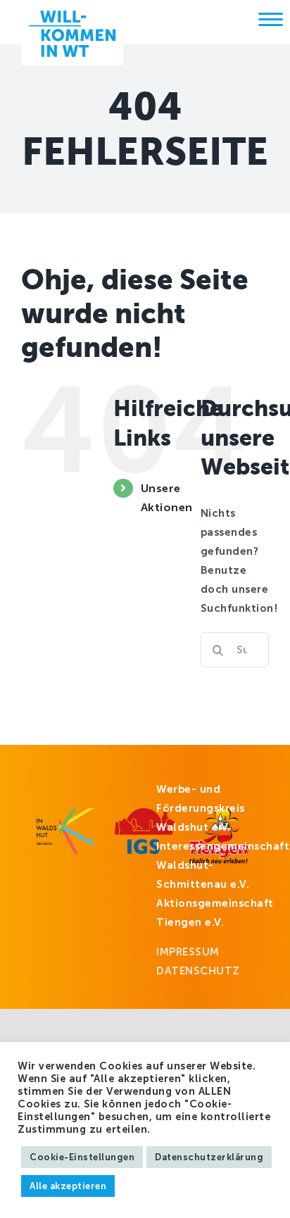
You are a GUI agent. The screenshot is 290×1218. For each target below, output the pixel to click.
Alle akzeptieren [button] (68, 1186)
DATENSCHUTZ (198, 971)
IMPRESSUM (188, 952)
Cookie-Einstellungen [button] (82, 1157)
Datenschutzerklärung (209, 1157)
